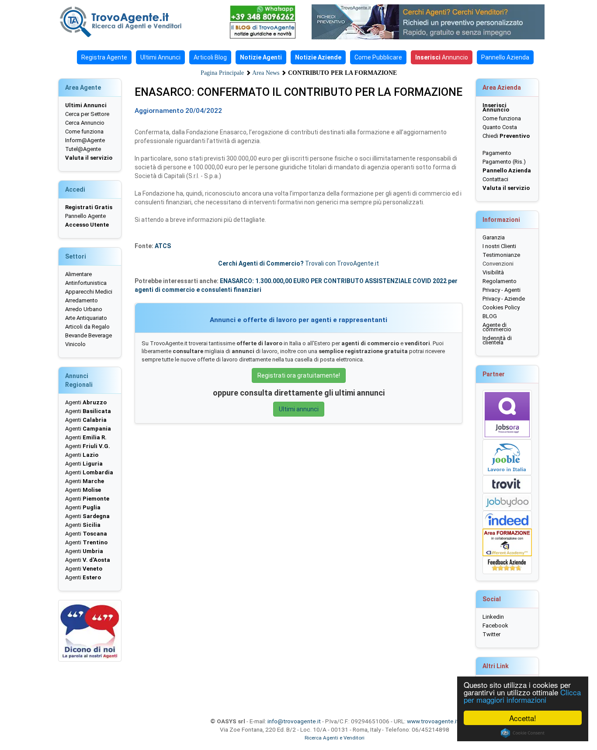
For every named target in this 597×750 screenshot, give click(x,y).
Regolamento (499, 281)
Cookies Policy (501, 307)
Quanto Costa (499, 127)
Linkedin (493, 616)
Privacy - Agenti (501, 290)
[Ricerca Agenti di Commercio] (433, 21)
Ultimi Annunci (160, 57)
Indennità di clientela (497, 340)
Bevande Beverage (88, 335)
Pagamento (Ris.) (504, 161)
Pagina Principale (222, 73)
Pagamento (496, 153)
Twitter (491, 634)
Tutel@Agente (83, 149)
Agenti (86, 402)
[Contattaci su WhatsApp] (262, 13)
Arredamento (81, 300)
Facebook (495, 625)
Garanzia (493, 237)
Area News (265, 73)
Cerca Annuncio (84, 122)
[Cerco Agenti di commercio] (134, 21)
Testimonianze (501, 255)
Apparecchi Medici (88, 291)
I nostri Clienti (499, 246)
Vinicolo (75, 344)
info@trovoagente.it (294, 721)
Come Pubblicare (378, 57)
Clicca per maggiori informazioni (522, 696)
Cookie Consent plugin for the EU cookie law (523, 733)
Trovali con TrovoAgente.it (298, 263)
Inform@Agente (85, 140)
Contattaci (495, 179)
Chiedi (506, 136)
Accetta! (522, 717)
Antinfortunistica (86, 283)
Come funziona (84, 131)
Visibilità (493, 272)
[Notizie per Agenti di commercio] (262, 30)
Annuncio (441, 57)
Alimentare (78, 274)
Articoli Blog (210, 57)
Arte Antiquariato (86, 318)
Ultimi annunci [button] (299, 409)
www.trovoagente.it (432, 721)
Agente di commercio (496, 327)
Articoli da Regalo (87, 326)
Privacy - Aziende (503, 298)
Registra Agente (104, 57)
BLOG (489, 316)
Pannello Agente (85, 216)
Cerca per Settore (87, 114)
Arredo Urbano (83, 309)
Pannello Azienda (505, 57)
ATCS (163, 245)
